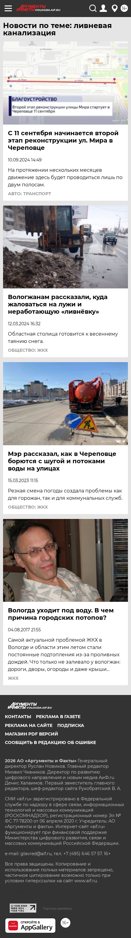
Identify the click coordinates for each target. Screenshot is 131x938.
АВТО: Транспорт (29, 194)
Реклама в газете (58, 716)
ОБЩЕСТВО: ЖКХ (28, 350)
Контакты (18, 716)
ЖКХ (13, 678)
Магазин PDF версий (31, 734)
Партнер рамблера (57, 908)
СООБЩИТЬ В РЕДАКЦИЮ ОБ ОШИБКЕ (50, 742)
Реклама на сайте (28, 725)
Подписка (70, 725)
